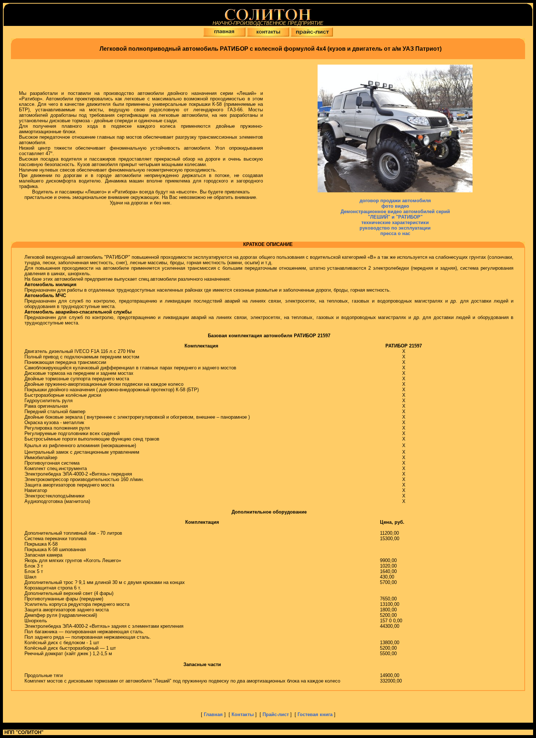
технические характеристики (395, 222)
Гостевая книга (315, 714)
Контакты (243, 714)
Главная (214, 714)
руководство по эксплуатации (395, 228)
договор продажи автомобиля (395, 200)
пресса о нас (395, 233)
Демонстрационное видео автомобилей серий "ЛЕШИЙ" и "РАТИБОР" (395, 214)
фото (388, 206)
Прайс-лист (276, 714)
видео (402, 206)
